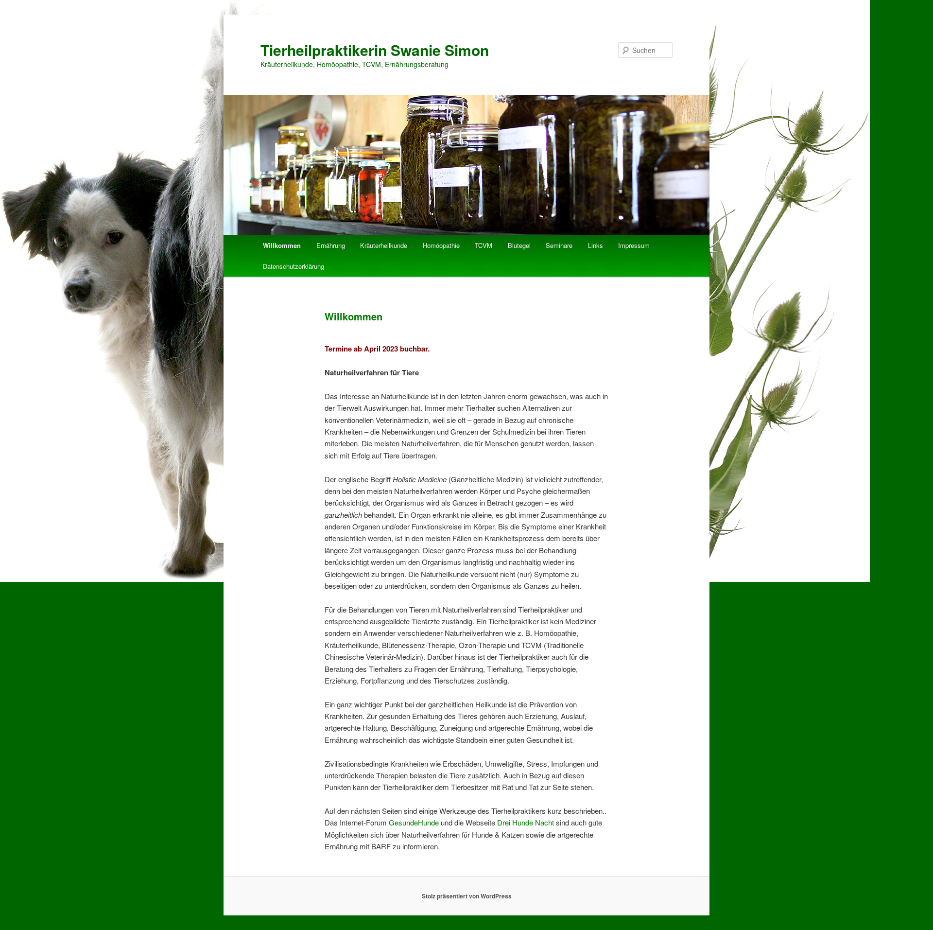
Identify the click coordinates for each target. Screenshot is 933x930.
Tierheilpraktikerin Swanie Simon (374, 49)
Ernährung (330, 245)
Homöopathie (441, 245)
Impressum (634, 245)
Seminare (559, 245)
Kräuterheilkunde (383, 245)
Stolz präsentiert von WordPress (467, 896)
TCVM (483, 245)
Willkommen (282, 245)
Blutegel (519, 245)
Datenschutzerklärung (293, 266)
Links (595, 245)
